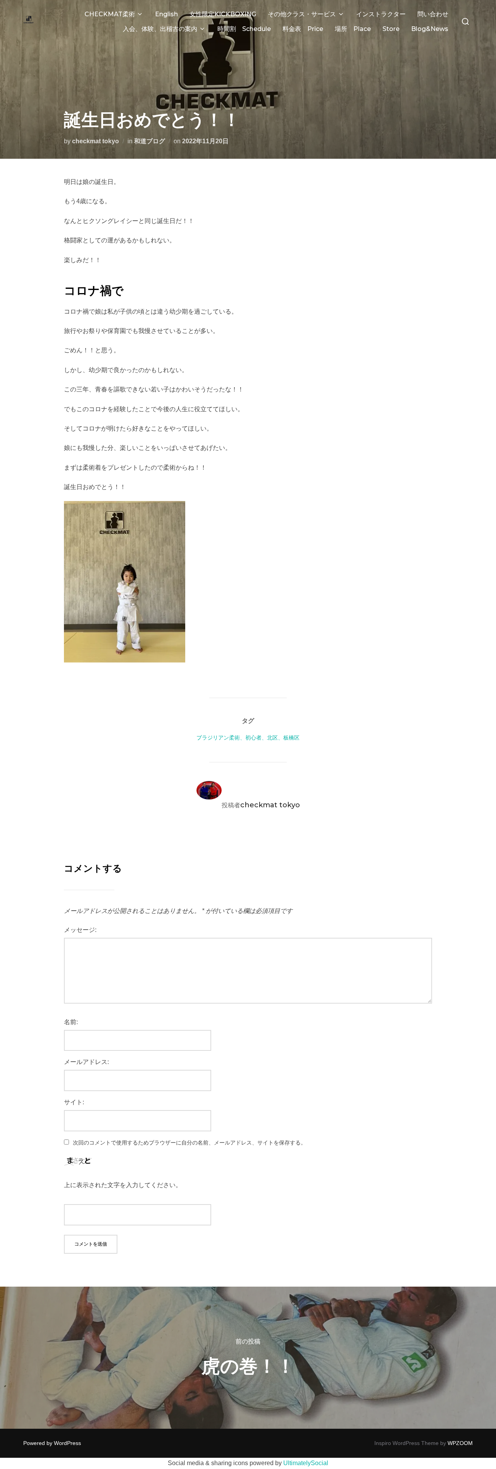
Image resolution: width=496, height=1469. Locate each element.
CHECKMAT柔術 (109, 14)
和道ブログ (149, 141)
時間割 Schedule (244, 29)
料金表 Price (302, 29)
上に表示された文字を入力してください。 (123, 1185)
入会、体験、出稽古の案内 (160, 29)
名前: (71, 1022)
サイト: (74, 1102)
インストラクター (381, 14)
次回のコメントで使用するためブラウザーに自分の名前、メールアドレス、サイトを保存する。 (189, 1143)
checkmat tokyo (95, 141)
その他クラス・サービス (302, 14)
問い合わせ (432, 14)
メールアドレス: (86, 1062)
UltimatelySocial (305, 1463)
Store (391, 29)
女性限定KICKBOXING (222, 14)
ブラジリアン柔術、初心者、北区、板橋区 (248, 737)
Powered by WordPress (52, 1443)
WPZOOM (460, 1443)
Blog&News (429, 29)
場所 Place (353, 29)
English (166, 14)
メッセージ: (80, 930)
